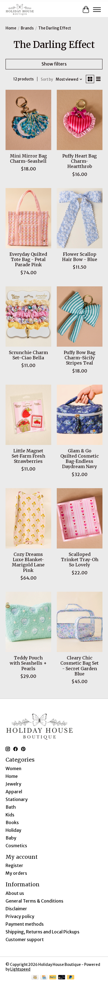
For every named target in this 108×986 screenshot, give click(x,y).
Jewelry (13, 784)
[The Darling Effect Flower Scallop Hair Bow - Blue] (79, 218)
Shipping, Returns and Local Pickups (42, 932)
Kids (10, 814)
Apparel (14, 791)
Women (13, 768)
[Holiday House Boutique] (20, 9)
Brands (27, 28)
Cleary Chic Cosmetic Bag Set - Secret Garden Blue (79, 666)
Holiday (13, 830)
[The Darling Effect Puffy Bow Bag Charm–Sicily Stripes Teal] (79, 316)
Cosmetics (16, 845)
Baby (11, 838)
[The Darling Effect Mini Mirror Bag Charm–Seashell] (28, 120)
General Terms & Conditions (34, 901)
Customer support (25, 939)
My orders (16, 873)
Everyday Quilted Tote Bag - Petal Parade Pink (28, 259)
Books (12, 822)
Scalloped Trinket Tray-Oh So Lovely (79, 559)
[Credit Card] (43, 977)
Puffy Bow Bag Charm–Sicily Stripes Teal (79, 358)
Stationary (17, 799)
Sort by (47, 79)
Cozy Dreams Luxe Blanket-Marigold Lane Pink (28, 562)
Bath (11, 807)
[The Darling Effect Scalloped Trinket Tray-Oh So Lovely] (79, 518)
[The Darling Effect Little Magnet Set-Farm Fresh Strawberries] (28, 415)
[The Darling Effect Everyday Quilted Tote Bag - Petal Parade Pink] (28, 218)
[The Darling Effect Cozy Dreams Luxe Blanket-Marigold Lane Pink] (28, 518)
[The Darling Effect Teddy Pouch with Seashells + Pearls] (28, 622)
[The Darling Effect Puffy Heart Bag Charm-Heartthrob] (79, 120)
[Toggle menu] (96, 9)
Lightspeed (20, 969)
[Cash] (35, 977)
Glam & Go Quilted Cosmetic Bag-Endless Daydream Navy (79, 458)
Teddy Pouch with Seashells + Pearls (28, 663)
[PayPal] (52, 977)
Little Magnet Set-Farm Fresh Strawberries (28, 456)
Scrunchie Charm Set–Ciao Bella (28, 355)
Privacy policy (20, 916)
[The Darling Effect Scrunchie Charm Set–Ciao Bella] (28, 316)
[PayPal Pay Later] (70, 977)
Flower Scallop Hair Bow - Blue (79, 256)
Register (14, 865)
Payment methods (25, 924)
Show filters (54, 64)
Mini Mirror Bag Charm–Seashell (28, 158)
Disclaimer (16, 908)
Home (11, 28)
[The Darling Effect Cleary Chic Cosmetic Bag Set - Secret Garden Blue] (79, 622)
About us (15, 893)
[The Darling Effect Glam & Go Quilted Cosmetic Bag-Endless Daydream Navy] (79, 415)
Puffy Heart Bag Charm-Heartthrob (79, 161)
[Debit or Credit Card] (61, 977)
